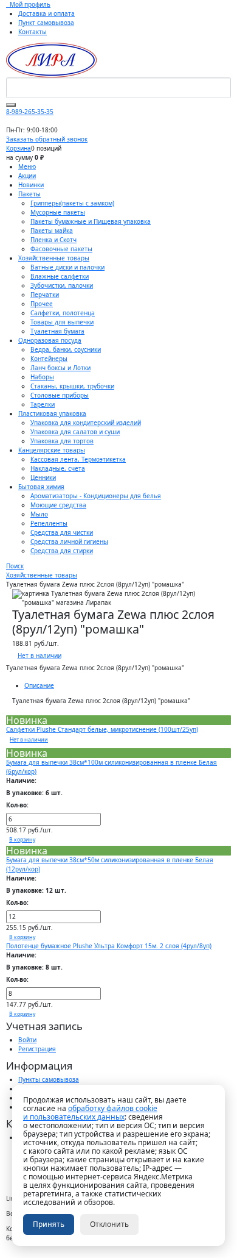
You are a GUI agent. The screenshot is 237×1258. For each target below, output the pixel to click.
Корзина (18, 148)
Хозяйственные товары (53, 258)
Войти (27, 1039)
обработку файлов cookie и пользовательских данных (90, 1112)
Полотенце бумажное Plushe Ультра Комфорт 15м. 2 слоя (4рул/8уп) (108, 946)
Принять (48, 1224)
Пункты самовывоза (48, 1079)
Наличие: (21, 780)
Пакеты (29, 194)
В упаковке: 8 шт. (34, 967)
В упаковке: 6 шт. (34, 792)
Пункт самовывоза (46, 22)
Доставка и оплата (46, 13)
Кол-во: (17, 805)
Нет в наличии (39, 655)
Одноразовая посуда (49, 340)
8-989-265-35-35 (29, 111)
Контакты (32, 31)
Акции (27, 175)
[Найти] (11, 105)
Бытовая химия (41, 486)
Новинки (31, 184)
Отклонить (109, 1224)
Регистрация (37, 1049)
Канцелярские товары (51, 450)
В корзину (22, 839)
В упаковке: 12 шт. (36, 890)
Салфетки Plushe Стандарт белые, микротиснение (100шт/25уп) (102, 729)
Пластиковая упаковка (52, 413)
